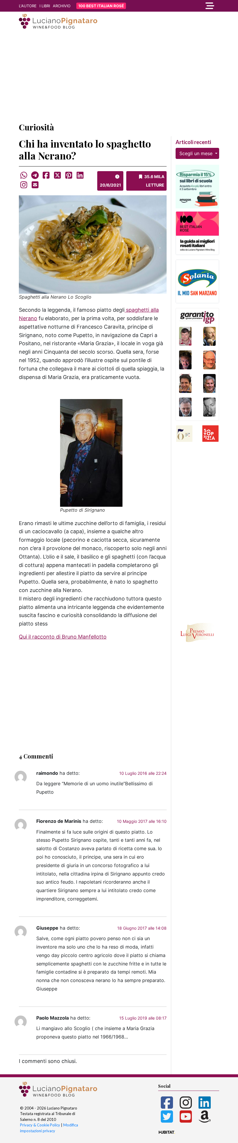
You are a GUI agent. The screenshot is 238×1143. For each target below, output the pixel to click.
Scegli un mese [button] (196, 153)
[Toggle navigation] (188, 6)
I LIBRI (44, 5)
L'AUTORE (28, 5)
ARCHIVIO (62, 5)
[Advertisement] (119, 76)
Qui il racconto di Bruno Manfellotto (63, 637)
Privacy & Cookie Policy (40, 1125)
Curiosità (36, 127)
